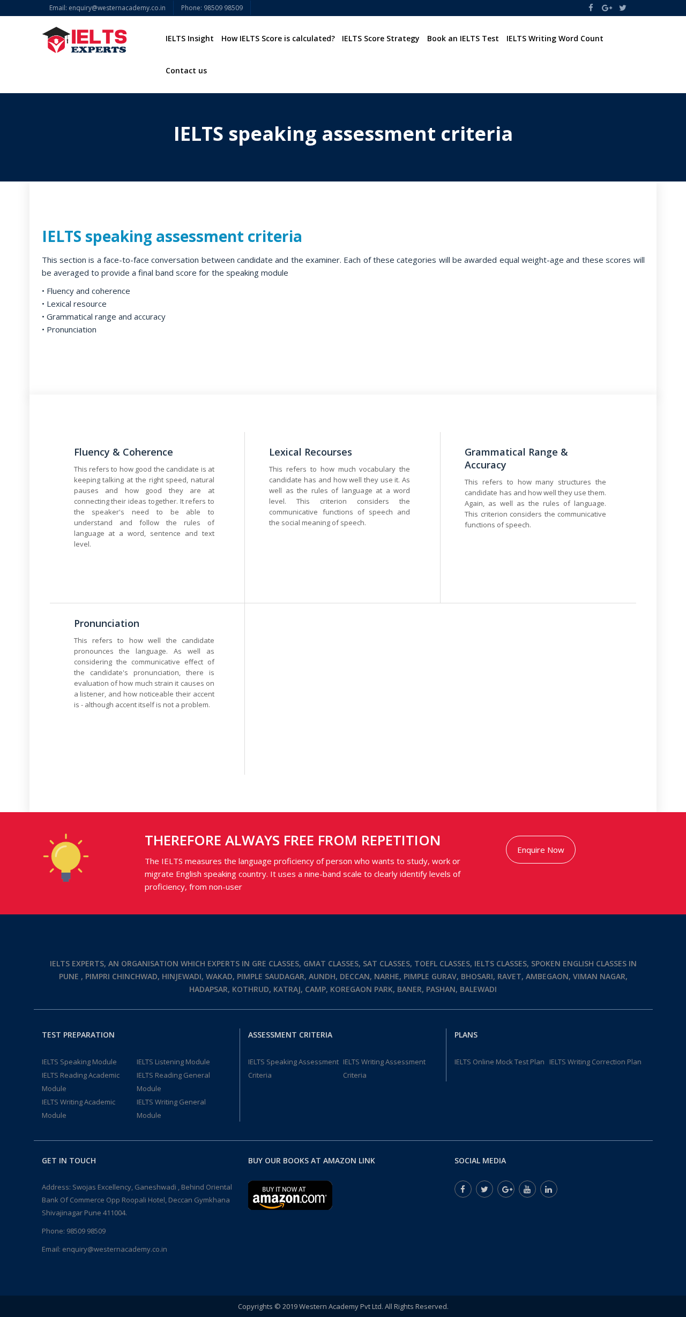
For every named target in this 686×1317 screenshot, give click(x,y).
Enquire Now (540, 849)
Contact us (186, 70)
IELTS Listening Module (173, 1061)
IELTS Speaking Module (79, 1061)
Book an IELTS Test (463, 38)
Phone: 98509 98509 (212, 7)
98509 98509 (86, 1231)
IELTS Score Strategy (381, 38)
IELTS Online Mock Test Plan (499, 1061)
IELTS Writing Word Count (554, 38)
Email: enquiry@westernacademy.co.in (107, 7)
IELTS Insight (190, 38)
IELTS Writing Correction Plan (595, 1061)
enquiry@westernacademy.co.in (114, 1249)
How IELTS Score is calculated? (278, 38)
